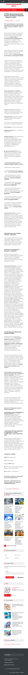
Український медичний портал (14, 668)
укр (23, 1)
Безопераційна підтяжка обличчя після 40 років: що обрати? (18, 605)
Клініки (8, 10)
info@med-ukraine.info (9, 662)
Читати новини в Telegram (10, 644)
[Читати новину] (8, 501)
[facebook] (1, 1)
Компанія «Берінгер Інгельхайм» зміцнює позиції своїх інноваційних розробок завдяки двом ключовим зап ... (8, 510)
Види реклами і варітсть (9, 664)
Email (7, 571)
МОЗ (6, 555)
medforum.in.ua (16, 488)
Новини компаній (9, 20)
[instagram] (4, 1)
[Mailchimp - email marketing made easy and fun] (19, 578)
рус (25, 1)
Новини (3, 10)
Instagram (19, 644)
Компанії (14, 10)
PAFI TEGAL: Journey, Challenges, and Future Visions (8, 539)
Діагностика (17, 555)
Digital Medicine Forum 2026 (18, 590)
